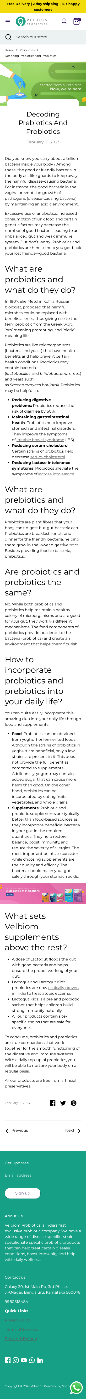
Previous (19, 1130)
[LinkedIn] (40, 1360)
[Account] (64, 19)
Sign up (22, 1193)
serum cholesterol (47, 457)
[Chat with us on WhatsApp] (76, 1388)
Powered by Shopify (58, 1386)
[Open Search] (8, 37)
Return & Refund (21, 1338)
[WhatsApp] (32, 1360)
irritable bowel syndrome (40, 440)
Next (70, 1130)
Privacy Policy (18, 1320)
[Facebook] (8, 1360)
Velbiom (37, 1386)
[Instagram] (16, 1360)
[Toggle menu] (7, 21)
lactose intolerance (56, 474)
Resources (27, 50)
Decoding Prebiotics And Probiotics (30, 56)
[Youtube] (24, 1360)
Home (9, 50)
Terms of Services (21, 1329)
